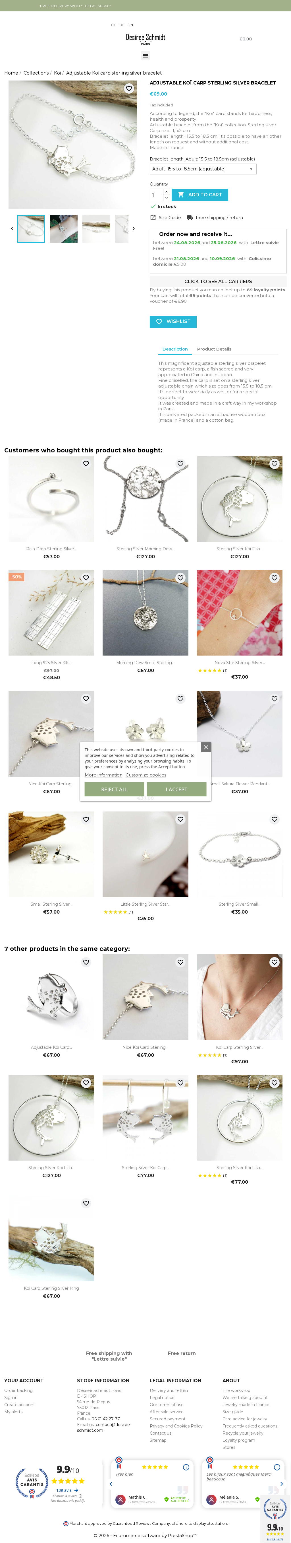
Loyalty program (239, 1440)
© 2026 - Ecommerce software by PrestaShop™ (146, 1535)
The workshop (236, 1390)
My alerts (13, 1411)
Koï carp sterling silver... (239, 1047)
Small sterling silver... (51, 904)
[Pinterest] (30, 20)
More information (103, 775)
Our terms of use (167, 1404)
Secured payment (168, 1419)
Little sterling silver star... (145, 904)
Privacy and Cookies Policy (176, 1426)
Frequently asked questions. (250, 1426)
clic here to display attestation (199, 1523)
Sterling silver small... (239, 904)
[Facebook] (8, 20)
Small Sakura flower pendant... (239, 783)
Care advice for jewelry (245, 1419)
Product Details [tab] (214, 349)
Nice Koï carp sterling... (51, 783)
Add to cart (200, 194)
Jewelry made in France (246, 1404)
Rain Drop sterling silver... (51, 548)
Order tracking (18, 1390)
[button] (7, 38)
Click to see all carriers (218, 281)
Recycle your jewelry (243, 1433)
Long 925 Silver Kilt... (51, 662)
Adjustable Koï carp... (51, 1047)
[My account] (115, 16)
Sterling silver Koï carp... (145, 1167)
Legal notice (162, 1397)
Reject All (114, 789)
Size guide (233, 1411)
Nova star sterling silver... (240, 662)
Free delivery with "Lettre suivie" (75, 6)
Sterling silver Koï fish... (240, 548)
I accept (176, 789)
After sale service (167, 1411)
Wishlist (173, 321)
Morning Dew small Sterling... (145, 662)
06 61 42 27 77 (106, 1419)
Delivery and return (169, 1390)
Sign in (11, 1397)
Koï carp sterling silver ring (51, 1288)
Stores (229, 1447)
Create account (19, 1404)
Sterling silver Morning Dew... (145, 548)
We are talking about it (245, 1397)
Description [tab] (175, 349)
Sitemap (158, 1440)
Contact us (160, 1433)
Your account (24, 1380)
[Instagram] (19, 20)
